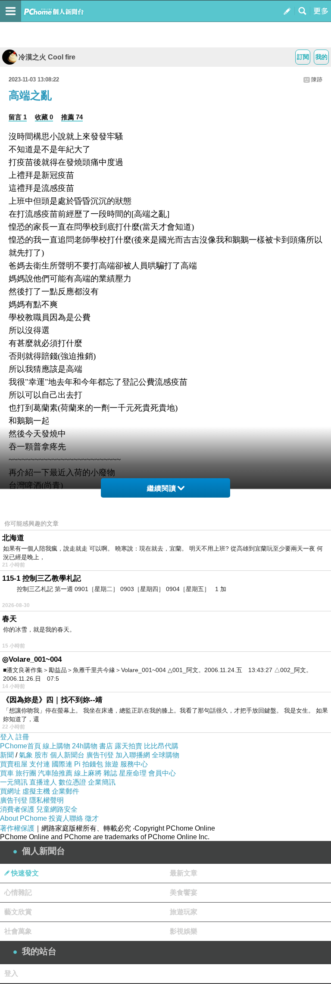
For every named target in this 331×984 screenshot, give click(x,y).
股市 (41, 755)
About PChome (23, 818)
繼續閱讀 (161, 488)
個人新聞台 (67, 755)
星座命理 (133, 773)
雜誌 (110, 773)
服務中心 (134, 764)
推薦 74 (72, 117)
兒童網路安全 (57, 809)
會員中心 (162, 773)
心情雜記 (18, 892)
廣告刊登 (100, 755)
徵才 (92, 818)
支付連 (39, 764)
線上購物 (56, 746)
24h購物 (84, 746)
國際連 (62, 764)
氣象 (26, 755)
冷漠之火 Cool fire (47, 57)
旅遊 (112, 764)
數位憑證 (72, 782)
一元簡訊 (14, 782)
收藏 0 (44, 117)
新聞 (7, 755)
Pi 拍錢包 (88, 764)
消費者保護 (17, 809)
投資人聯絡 (66, 818)
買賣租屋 (14, 764)
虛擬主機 (36, 791)
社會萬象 (18, 931)
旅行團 (26, 773)
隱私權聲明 (46, 800)
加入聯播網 (133, 755)
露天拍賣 (128, 746)
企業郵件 (65, 791)
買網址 (10, 791)
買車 (7, 773)
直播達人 (43, 782)
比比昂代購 (161, 746)
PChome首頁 (20, 746)
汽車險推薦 (55, 773)
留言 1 (18, 117)
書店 (106, 746)
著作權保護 (17, 828)
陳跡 (316, 79)
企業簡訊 (102, 782)
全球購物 (165, 755)
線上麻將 (88, 773)
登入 (7, 737)
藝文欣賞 (18, 911)
